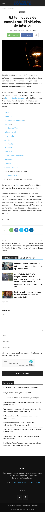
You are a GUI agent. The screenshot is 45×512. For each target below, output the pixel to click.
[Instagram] (25, 497)
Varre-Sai (8, 152)
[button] (3, 3)
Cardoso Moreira (10, 167)
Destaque (11, 8)
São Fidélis (8, 144)
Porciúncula (9, 136)
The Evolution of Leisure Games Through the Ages (21, 398)
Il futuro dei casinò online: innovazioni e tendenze (20, 388)
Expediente (26, 505)
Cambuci (7, 124)
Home (4, 8)
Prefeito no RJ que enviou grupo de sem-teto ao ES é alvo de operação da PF (27, 294)
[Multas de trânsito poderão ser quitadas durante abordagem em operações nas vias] (7, 266)
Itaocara (7, 164)
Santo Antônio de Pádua (13, 156)
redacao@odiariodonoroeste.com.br (27, 482)
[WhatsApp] (11, 230)
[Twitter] (21, 230)
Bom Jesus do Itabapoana (14, 120)
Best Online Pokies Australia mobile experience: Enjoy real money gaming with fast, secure (22, 444)
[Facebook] (16, 230)
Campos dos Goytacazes (14, 98)
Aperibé (7, 140)
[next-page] (7, 302)
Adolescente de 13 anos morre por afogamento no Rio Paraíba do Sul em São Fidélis (11, 246)
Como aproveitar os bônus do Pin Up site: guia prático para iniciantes (22, 403)
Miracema (8, 160)
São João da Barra (11, 175)
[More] (36, 35)
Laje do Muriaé (10, 132)
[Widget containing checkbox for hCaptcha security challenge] (18, 363)
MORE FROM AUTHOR (27, 258)
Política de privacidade (14, 505)
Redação (34, 505)
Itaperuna (8, 116)
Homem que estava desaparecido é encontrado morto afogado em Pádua (33, 245)
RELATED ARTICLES (10, 258)
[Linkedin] (31, 230)
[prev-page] (3, 302)
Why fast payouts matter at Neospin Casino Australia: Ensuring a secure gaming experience (22, 410)
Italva (6, 112)
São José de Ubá (10, 128)
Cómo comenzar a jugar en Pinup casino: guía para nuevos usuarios (21, 437)
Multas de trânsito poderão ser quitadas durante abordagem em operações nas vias (28, 266)
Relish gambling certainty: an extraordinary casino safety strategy (20, 417)
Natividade (8, 148)
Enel (27, 81)
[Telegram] (26, 230)
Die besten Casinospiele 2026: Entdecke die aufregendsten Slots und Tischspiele (18, 424)
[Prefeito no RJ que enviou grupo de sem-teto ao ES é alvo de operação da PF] (7, 294)
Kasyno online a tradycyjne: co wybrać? (17, 393)
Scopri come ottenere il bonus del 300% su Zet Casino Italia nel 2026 (22, 431)
